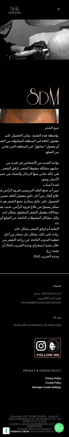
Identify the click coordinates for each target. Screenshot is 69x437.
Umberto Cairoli (19, 431)
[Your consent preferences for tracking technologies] (6, 430)
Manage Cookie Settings (46, 387)
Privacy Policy (53, 378)
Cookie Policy (53, 382)
